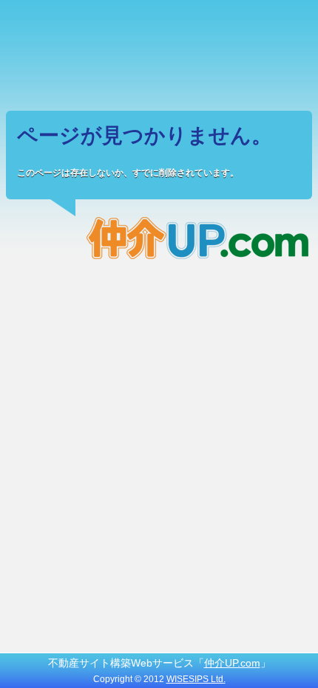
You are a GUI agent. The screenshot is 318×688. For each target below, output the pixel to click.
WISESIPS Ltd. (196, 679)
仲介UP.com (232, 663)
